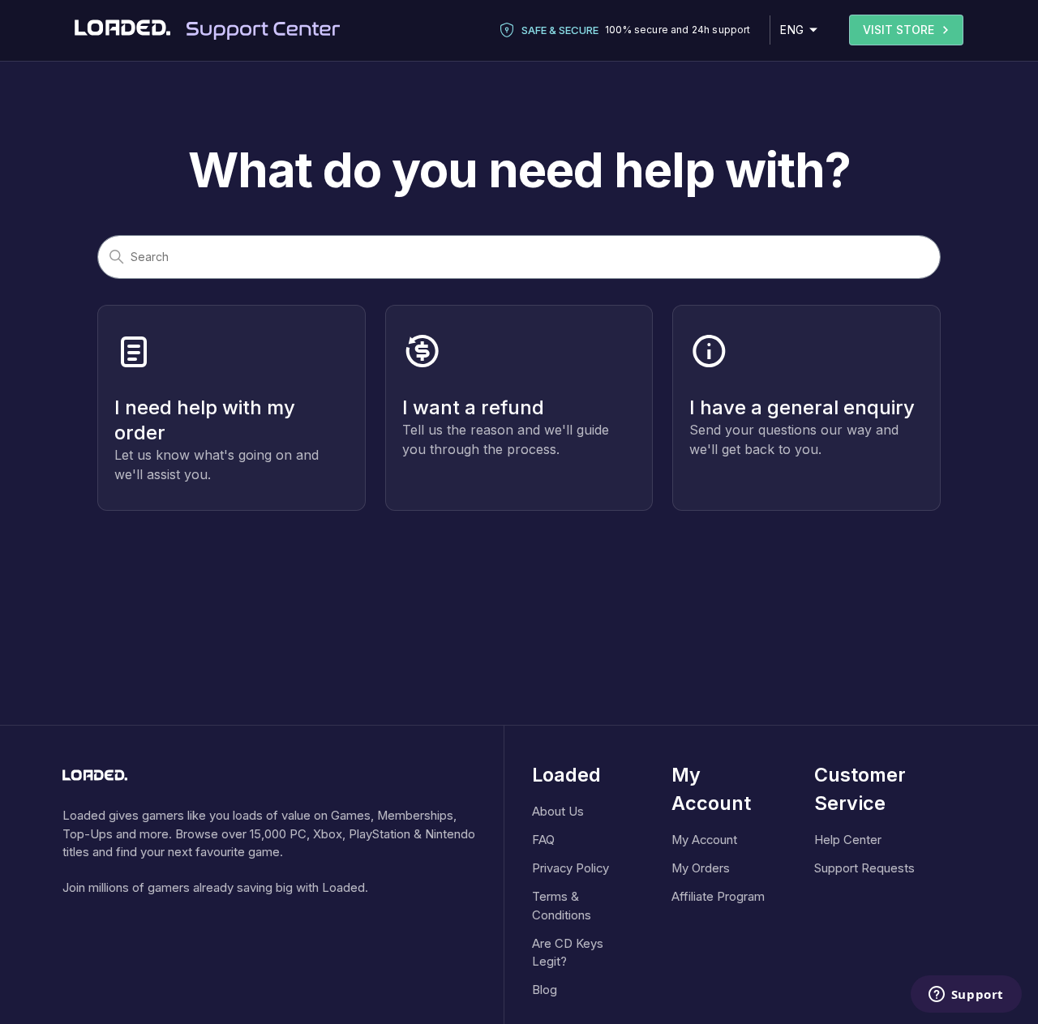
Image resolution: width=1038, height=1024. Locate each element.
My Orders (700, 868)
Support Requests (864, 868)
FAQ (543, 840)
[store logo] (94, 775)
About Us (558, 811)
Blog (544, 990)
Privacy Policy (570, 868)
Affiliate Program (718, 896)
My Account (704, 840)
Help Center (847, 840)
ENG (792, 29)
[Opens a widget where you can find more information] (966, 995)
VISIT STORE (898, 29)
